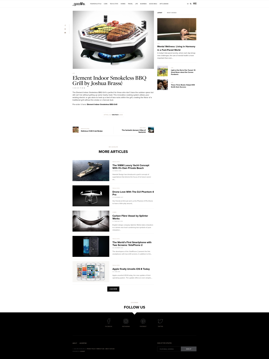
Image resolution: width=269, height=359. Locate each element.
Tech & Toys (114, 4)
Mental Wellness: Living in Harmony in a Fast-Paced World (176, 48)
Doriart (82, 351)
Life (136, 4)
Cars (105, 4)
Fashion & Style (95, 4)
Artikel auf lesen (113, 115)
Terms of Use (100, 349)
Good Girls (153, 4)
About (75, 343)
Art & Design (164, 4)
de (188, 4)
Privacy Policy (91, 349)
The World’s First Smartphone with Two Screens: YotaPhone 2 (132, 244)
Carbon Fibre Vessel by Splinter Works (130, 217)
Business (143, 4)
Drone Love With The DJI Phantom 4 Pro (133, 193)
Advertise (83, 343)
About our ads (109, 349)
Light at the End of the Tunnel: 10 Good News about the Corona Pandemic (183, 72)
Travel (130, 4)
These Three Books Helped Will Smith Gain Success (183, 86)
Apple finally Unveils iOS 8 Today (131, 269)
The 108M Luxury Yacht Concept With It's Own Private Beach (130, 167)
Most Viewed (171, 13)
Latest (159, 13)
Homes (123, 4)
